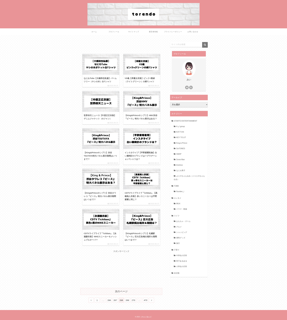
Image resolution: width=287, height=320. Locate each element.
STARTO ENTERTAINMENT (185, 121)
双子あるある (181, 261)
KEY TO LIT (181, 137)
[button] (205, 45)
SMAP (178, 154)
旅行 (178, 243)
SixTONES (180, 148)
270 (133, 300)
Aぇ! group (180, 126)
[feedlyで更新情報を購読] (187, 87)
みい (189, 79)
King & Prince (181, 143)
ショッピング (181, 232)
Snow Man (180, 159)
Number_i (180, 191)
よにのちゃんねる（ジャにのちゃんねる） (189, 177)
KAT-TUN (180, 132)
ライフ (176, 216)
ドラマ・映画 (181, 209)
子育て (176, 250)
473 (145, 300)
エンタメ (177, 198)
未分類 (176, 273)
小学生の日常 (181, 266)
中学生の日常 (181, 255)
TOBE (176, 186)
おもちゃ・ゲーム (183, 221)
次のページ (121, 291)
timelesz (179, 165)
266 (109, 300)
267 (115, 300)
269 (127, 300)
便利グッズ (180, 238)
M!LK (178, 203)
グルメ (179, 227)
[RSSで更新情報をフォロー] (191, 87)
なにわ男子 (180, 170)
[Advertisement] (121, 45)
